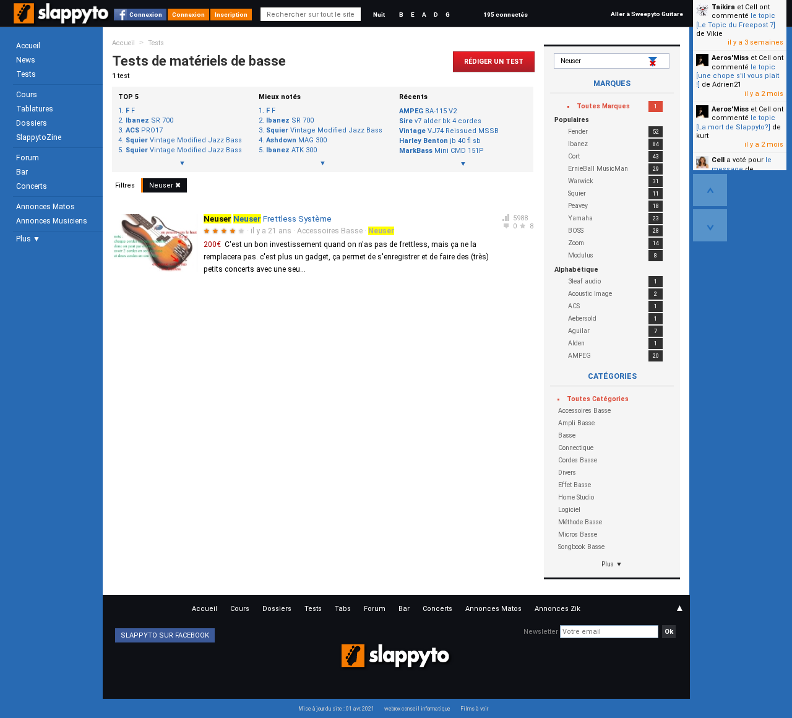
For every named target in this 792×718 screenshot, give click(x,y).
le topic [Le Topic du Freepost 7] (735, 20)
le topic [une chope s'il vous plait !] (737, 76)
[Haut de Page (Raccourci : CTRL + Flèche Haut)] (710, 190)
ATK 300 (291, 150)
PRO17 (144, 130)
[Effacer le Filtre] (654, 61)
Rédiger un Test (493, 62)
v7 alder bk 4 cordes (440, 121)
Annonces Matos (45, 206)
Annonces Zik (557, 609)
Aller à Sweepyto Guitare (647, 14)
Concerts (31, 186)
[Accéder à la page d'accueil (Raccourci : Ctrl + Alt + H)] (62, 19)
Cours (26, 94)
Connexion (145, 14)
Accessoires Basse (330, 231)
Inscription (231, 14)
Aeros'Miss (730, 58)
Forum (27, 158)
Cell (718, 160)
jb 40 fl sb (440, 141)
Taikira (723, 7)
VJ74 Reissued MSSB (449, 131)
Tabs (343, 609)
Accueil (28, 45)
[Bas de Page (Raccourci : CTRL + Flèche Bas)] (710, 225)
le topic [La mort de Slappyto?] (735, 122)
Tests (26, 74)
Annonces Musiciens (51, 221)
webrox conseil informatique (417, 709)
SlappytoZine (38, 137)
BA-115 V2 (428, 111)
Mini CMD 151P (441, 151)
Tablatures (34, 109)
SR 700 (149, 120)
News (25, 60)
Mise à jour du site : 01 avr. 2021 (336, 709)
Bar (22, 172)
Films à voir (474, 709)
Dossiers (31, 123)
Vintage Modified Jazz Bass (184, 140)
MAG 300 (296, 140)
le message (742, 164)
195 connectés (505, 14)
